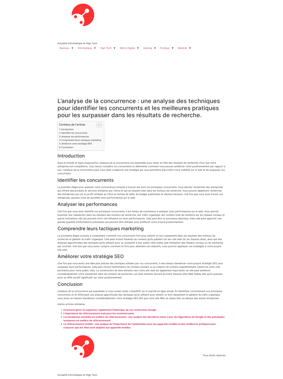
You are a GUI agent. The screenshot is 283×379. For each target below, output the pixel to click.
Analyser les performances (75, 136)
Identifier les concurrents (74, 133)
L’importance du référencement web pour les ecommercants (98, 313)
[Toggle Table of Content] (97, 125)
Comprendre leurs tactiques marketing (81, 140)
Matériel (182, 48)
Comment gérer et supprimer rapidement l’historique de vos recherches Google (109, 309)
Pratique (165, 48)
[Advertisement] (141, 75)
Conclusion (67, 147)
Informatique (85, 48)
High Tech (105, 48)
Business (64, 48)
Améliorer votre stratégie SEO (76, 143)
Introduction (67, 129)
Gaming (147, 48)
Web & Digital (127, 48)
